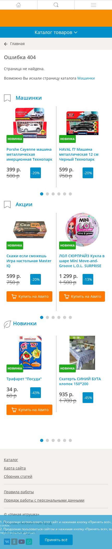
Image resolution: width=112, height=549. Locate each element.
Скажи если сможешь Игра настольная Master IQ (29, 260)
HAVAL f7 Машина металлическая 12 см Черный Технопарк (78, 154)
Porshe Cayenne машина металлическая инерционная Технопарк (29, 154)
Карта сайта (15, 468)
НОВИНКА (15, 139)
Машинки (86, 78)
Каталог (11, 459)
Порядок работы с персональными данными (44, 500)
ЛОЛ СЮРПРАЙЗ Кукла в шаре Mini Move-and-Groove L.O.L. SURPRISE (81, 260)
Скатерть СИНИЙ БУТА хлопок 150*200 (80, 381)
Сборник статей (18, 476)
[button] (41, 193)
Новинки (25, 323)
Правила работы (19, 491)
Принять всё (56, 539)
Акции (24, 204)
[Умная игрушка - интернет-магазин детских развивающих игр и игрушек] (56, 18)
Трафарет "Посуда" (24, 378)
